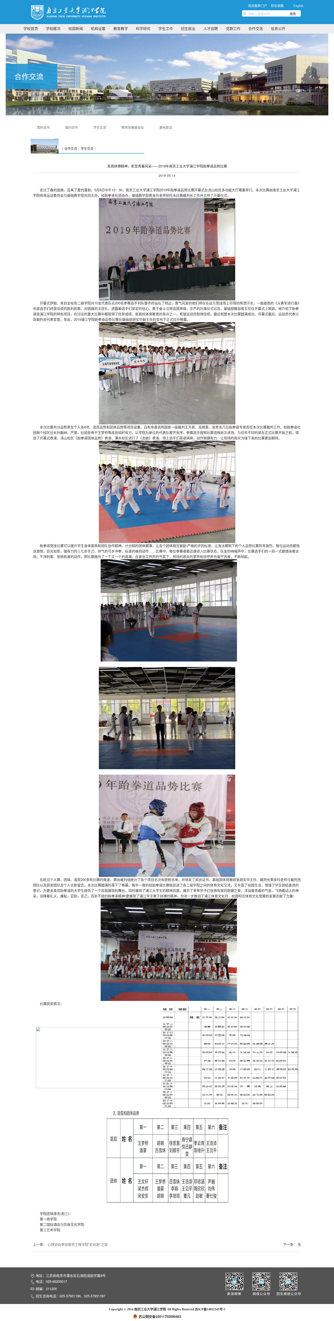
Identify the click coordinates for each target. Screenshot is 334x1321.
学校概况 (53, 28)
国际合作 (43, 127)
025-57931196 (70, 1296)
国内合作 (71, 127)
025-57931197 (94, 1296)
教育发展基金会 (133, 127)
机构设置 (98, 28)
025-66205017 (56, 1281)
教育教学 (120, 28)
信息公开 (278, 28)
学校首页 (30, 28)
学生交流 (99, 127)
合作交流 (255, 28)
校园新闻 (75, 28)
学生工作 (165, 28)
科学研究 (143, 28)
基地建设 (165, 127)
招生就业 (188, 28)
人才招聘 (210, 28)
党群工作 (233, 28)
